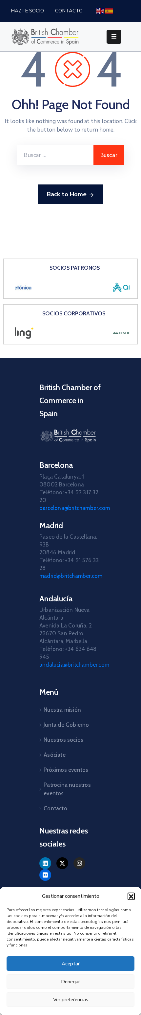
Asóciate (55, 755)
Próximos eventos (66, 770)
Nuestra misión (62, 709)
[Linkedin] (45, 863)
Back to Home (67, 194)
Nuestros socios (63, 740)
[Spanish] (109, 10)
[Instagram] (79, 863)
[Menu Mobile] (114, 37)
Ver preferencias (70, 999)
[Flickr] (45, 875)
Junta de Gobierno (66, 725)
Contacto (55, 808)
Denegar (70, 981)
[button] (131, 896)
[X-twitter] (62, 863)
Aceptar (71, 963)
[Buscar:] (55, 155)
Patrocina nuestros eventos (67, 789)
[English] (100, 10)
